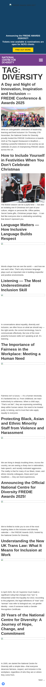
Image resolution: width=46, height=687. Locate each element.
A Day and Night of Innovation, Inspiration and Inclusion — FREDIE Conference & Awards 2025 (21, 93)
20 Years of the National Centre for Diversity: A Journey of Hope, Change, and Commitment (22, 624)
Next (42, 680)
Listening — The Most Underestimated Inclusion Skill (21, 285)
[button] (41, 60)
